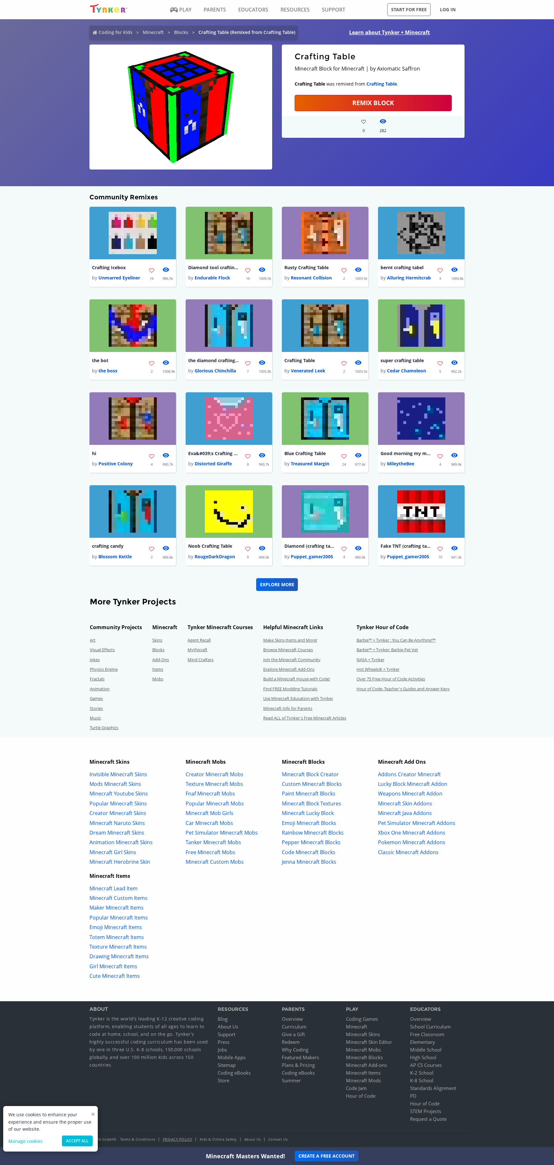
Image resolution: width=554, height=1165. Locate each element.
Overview (292, 1019)
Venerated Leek (308, 371)
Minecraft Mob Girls (209, 813)
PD (413, 1096)
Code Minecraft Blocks (308, 852)
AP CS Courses (426, 1065)
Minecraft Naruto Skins (117, 823)
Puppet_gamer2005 (312, 556)
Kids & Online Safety (218, 1139)
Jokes (95, 659)
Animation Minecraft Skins (121, 842)
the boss (107, 371)
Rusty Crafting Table (306, 267)
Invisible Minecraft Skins (118, 774)
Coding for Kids (115, 32)
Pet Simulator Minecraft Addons (416, 823)
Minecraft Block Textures (311, 803)
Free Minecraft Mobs (210, 852)
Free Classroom (427, 1034)
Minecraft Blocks (364, 1057)
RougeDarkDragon (215, 556)
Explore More (277, 584)
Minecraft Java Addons (405, 813)
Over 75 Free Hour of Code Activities (391, 679)
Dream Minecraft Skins (116, 832)
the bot (100, 360)
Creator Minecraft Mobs (214, 774)
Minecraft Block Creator (310, 774)
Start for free (409, 9)
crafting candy (107, 546)
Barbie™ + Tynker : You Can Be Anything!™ (396, 640)
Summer (291, 1080)
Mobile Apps (232, 1057)
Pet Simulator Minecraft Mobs (222, 832)
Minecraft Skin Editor (369, 1042)
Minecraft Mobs (363, 1049)
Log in (448, 9)
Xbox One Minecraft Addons (411, 832)
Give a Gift (293, 1034)
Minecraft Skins (363, 1034)
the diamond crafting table (213, 360)
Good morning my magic (406, 453)
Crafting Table (381, 84)
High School (423, 1057)
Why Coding (295, 1049)
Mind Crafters (201, 659)
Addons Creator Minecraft (409, 774)
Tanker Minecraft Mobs (213, 842)
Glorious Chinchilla (215, 371)
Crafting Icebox (109, 267)
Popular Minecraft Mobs (215, 803)
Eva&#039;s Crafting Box (213, 453)
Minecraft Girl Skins (112, 852)
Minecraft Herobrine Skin (119, 861)
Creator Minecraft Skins (117, 813)
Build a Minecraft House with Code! (296, 679)
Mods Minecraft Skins (115, 783)
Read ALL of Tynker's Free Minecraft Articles (304, 718)
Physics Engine (104, 669)
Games (96, 698)
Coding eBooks (234, 1072)
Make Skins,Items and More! (290, 640)
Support (226, 1034)
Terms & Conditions (137, 1139)
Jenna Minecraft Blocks (309, 861)
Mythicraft (197, 650)
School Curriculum (430, 1026)
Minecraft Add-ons (366, 1065)
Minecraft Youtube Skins (118, 793)
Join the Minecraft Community (292, 659)
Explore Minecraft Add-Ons (289, 669)
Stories (96, 708)
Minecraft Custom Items (118, 898)
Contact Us (278, 1139)
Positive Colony (115, 464)
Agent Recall (199, 640)
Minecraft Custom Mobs (215, 861)
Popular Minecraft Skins (118, 803)
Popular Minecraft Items (118, 917)
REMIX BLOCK (373, 103)
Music (95, 718)
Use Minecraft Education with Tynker (298, 698)
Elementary (422, 1042)
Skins (157, 640)
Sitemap (227, 1065)
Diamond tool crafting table (213, 267)
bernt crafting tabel (402, 267)
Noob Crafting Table (210, 546)
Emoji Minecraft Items (115, 927)
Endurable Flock (212, 278)
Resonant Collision (311, 278)
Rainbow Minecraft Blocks (313, 832)
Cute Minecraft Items (114, 975)
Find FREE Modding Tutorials (290, 689)
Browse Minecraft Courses (288, 650)
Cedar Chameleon (406, 371)
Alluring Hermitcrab (409, 278)
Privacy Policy (177, 1139)
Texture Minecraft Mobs (214, 783)
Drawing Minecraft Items (119, 956)
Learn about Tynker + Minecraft (389, 32)
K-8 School (421, 1080)
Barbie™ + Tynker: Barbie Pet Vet (387, 650)
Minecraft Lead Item (113, 888)
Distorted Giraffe (213, 464)
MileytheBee (400, 464)
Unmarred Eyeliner (119, 278)
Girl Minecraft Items (113, 966)
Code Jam (356, 1088)
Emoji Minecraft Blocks (309, 823)
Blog (223, 1019)
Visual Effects (102, 650)
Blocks (181, 32)
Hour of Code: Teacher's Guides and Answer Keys (403, 689)
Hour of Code (360, 1096)
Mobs (157, 679)
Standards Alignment (433, 1088)
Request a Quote (428, 1119)
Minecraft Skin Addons (405, 803)
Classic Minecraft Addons (408, 852)
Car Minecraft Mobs (209, 823)
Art (93, 640)
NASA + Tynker (370, 659)
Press (224, 1042)
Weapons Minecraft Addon (410, 793)
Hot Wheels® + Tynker (378, 669)
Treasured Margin (310, 464)
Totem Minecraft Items (116, 937)
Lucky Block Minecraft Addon (412, 783)
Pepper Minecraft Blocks (311, 842)
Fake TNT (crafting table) (406, 546)
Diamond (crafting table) (310, 546)
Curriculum (294, 1026)
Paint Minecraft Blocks (308, 793)
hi (94, 453)
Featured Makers (300, 1057)
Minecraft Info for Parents (287, 708)
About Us (228, 1026)
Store (223, 1080)
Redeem (291, 1042)
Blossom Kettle (115, 556)
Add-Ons (160, 659)
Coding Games (362, 1019)
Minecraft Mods (363, 1080)
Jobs (222, 1049)
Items (157, 669)
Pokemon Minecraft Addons (411, 842)
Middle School (425, 1049)
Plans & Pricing (298, 1065)
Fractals (97, 679)
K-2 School (421, 1072)
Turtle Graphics (104, 727)
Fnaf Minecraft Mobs (210, 793)
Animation (100, 689)
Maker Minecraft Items (116, 907)
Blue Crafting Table (305, 453)
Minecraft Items (363, 1072)
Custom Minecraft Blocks (312, 783)
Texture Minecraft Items (118, 946)
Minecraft (153, 32)
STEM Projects (425, 1111)
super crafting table (402, 360)
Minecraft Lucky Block (308, 813)
